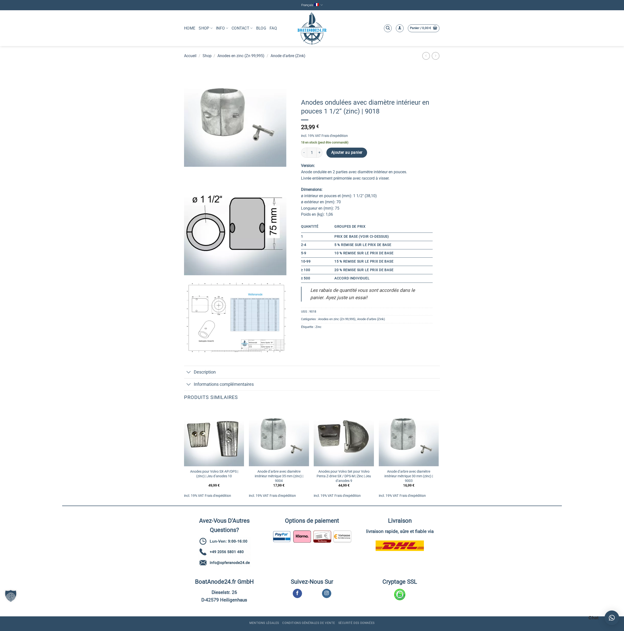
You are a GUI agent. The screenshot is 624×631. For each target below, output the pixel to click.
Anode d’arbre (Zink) (288, 55)
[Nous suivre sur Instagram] (326, 593)
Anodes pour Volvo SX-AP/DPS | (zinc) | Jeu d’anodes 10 (214, 473)
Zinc (318, 327)
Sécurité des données (356, 623)
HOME (189, 28)
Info (220, 28)
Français (307, 5)
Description (205, 372)
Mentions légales (264, 623)
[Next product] (426, 56)
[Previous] (184, 455)
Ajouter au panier (346, 152)
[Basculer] (189, 372)
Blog (261, 28)
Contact (240, 28)
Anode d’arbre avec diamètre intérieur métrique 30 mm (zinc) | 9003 (408, 476)
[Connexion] (400, 28)
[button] (388, 28)
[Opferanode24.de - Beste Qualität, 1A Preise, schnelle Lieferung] (312, 28)
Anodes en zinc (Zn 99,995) (240, 55)
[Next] (438, 455)
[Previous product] (435, 56)
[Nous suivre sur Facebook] (297, 593)
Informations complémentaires (224, 384)
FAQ (273, 28)
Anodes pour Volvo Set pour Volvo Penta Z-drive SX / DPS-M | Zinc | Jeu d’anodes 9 (344, 476)
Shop (204, 28)
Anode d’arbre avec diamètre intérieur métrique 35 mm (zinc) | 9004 (279, 476)
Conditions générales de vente (308, 623)
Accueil (190, 55)
